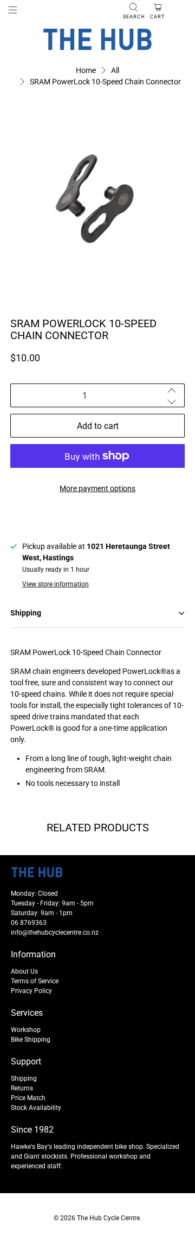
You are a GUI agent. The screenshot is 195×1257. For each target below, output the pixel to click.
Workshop (26, 1030)
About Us (24, 971)
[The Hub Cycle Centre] (97, 39)
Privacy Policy (31, 991)
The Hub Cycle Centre (108, 1218)
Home (86, 70)
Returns (22, 1088)
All (115, 70)
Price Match (28, 1098)
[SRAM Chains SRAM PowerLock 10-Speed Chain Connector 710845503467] (97, 198)
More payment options (97, 488)
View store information (55, 584)
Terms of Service (34, 981)
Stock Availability (36, 1108)
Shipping (24, 1078)
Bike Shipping (30, 1039)
